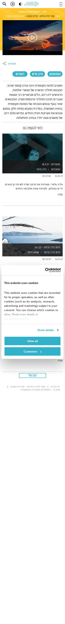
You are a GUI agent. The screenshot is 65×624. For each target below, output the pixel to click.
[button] (60, 4)
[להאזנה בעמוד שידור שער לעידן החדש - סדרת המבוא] (32, 37)
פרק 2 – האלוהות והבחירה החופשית (32, 11)
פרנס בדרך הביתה (52, 252)
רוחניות (20, 74)
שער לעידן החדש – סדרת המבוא (27, 386)
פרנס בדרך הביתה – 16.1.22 (47, 247)
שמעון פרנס (33, 252)
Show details (45, 330)
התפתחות (55, 74)
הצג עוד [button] (32, 376)
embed (12, 63)
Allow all (32, 340)
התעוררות (55, 169)
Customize (30, 351)
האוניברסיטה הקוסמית (14, 16)
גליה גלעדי (41, 169)
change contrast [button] (20, 4)
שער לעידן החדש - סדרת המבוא (41, 16)
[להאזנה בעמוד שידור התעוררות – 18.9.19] (32, 147)
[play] (12, 4)
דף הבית (55, 386)
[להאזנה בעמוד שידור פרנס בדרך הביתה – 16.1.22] (32, 230)
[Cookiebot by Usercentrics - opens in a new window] (46, 270)
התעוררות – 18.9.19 (51, 164)
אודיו (60, 194)
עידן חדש (37, 74)
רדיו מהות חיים (32, 4)
